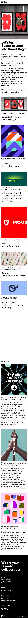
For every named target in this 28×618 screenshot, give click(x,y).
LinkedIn (3, 615)
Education (5, 187)
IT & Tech (5, 297)
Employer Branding (16, 189)
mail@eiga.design (6, 590)
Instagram (4, 616)
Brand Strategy (12, 113)
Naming (14, 298)
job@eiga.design (6, 609)
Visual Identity (22, 113)
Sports (4, 113)
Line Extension (17, 269)
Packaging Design (7, 269)
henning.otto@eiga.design (8, 600)
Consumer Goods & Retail (9, 158)
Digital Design (15, 159)
